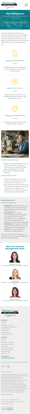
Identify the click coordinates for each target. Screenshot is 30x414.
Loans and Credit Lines (7, 344)
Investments (5, 356)
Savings (3, 323)
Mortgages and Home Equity (9, 327)
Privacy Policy (20, 401)
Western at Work (5, 353)
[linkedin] (8, 366)
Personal (4, 320)
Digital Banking (5, 332)
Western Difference (7, 358)
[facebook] (3, 366)
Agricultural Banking (7, 349)
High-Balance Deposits (7, 325)
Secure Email (5, 403)
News (11, 403)
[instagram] (6, 366)
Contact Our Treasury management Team (15, 23)
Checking (4, 321)
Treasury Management (7, 347)
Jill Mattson (15, 281)
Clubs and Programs (7, 334)
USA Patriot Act (14, 399)
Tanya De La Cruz (15, 264)
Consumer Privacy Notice (8, 401)
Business (4, 337)
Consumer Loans (6, 329)
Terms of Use (4, 399)
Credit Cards (4, 330)
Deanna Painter (15, 299)
